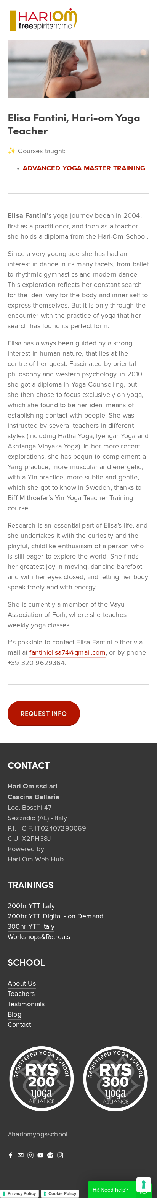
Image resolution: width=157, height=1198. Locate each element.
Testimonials (26, 1004)
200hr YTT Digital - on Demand (55, 916)
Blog (14, 1014)
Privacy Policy (22, 1193)
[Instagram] (30, 1155)
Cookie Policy (62, 1193)
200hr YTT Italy (31, 905)
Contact (19, 1024)
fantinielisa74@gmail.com (67, 652)
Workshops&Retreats (39, 936)
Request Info (44, 713)
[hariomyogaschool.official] (60, 1155)
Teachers (21, 993)
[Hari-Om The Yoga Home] (40, 1155)
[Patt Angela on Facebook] (11, 1155)
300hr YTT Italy (31, 926)
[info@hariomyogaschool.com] (21, 1155)
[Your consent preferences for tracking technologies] (143, 1184)
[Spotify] (50, 1155)
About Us (22, 983)
